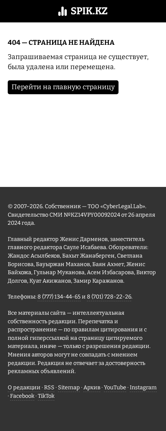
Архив (91, 387)
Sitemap (69, 387)
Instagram (143, 387)
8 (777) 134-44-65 (59, 297)
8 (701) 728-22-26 (109, 297)
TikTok (46, 396)
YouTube (115, 387)
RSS (49, 387)
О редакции (24, 387)
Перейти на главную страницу (63, 87)
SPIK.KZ (89, 11)
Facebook (22, 396)
